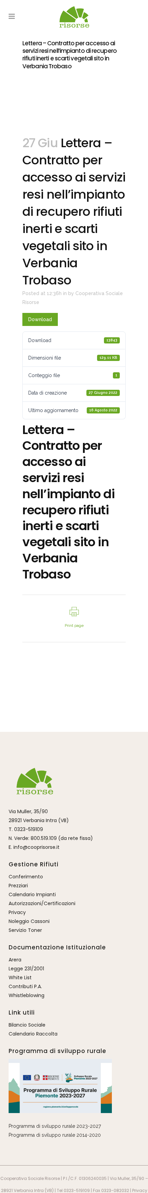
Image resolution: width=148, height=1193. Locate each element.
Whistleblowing (26, 995)
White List (20, 977)
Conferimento (26, 876)
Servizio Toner (25, 930)
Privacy (17, 912)
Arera (15, 959)
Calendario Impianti (32, 894)
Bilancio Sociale (27, 1024)
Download (40, 319)
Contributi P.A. (25, 986)
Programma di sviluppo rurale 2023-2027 (55, 1126)
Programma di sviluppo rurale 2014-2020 (55, 1135)
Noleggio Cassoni (29, 921)
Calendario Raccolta (33, 1033)
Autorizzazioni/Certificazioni (42, 903)
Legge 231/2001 (26, 968)
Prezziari (18, 885)
